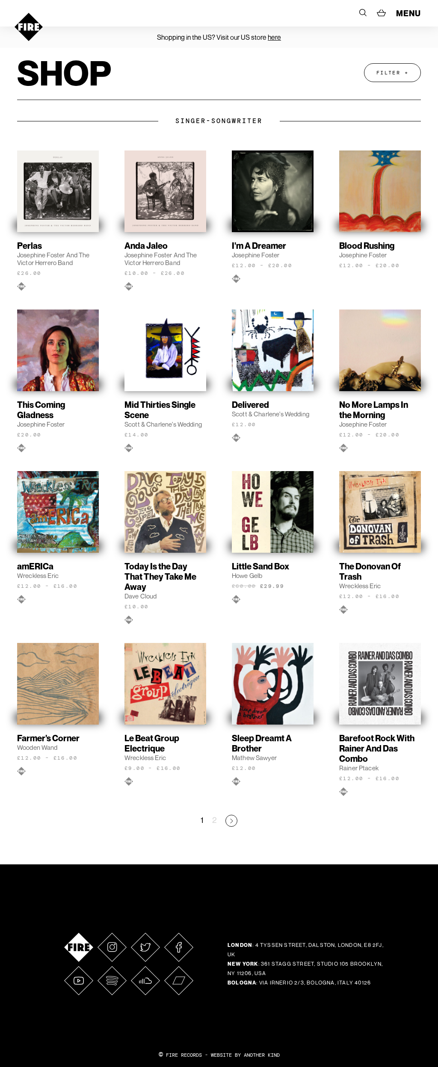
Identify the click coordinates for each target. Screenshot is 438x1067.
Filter (388, 72)
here (274, 37)
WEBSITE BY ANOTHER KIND (245, 1055)
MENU (408, 13)
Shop (64, 72)
